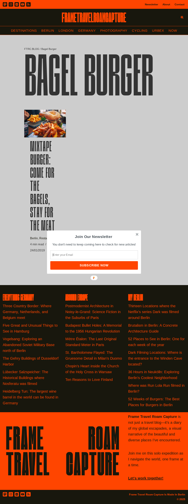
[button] (94, 236)
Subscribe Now (94, 265)
